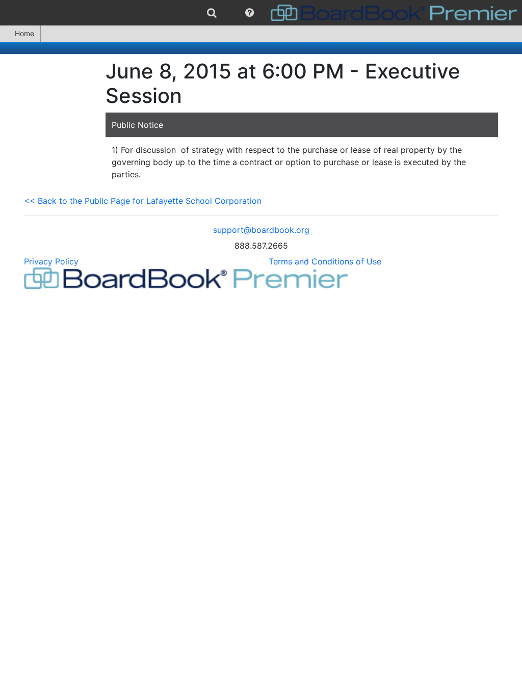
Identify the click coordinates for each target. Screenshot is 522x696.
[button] (249, 13)
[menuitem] (212, 12)
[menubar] (261, 12)
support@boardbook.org (261, 230)
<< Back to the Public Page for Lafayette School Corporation (143, 201)
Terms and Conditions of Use (325, 261)
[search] (212, 12)
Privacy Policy (51, 261)
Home (24, 33)
